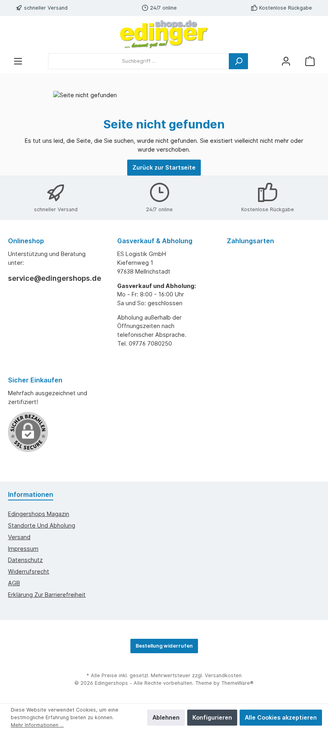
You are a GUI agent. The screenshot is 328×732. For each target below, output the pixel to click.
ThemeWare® (237, 683)
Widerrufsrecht (28, 571)
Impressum (23, 548)
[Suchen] (238, 61)
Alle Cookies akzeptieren (281, 717)
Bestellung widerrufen (164, 646)
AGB (14, 583)
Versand (19, 537)
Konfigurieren (212, 717)
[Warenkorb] (310, 61)
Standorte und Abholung (41, 525)
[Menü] (18, 61)
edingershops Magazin (38, 513)
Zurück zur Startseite (164, 167)
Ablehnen (166, 717)
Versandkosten (223, 675)
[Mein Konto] (286, 61)
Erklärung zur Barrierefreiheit (47, 594)
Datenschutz (25, 559)
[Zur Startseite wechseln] (164, 34)
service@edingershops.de (54, 278)
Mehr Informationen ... (37, 725)
